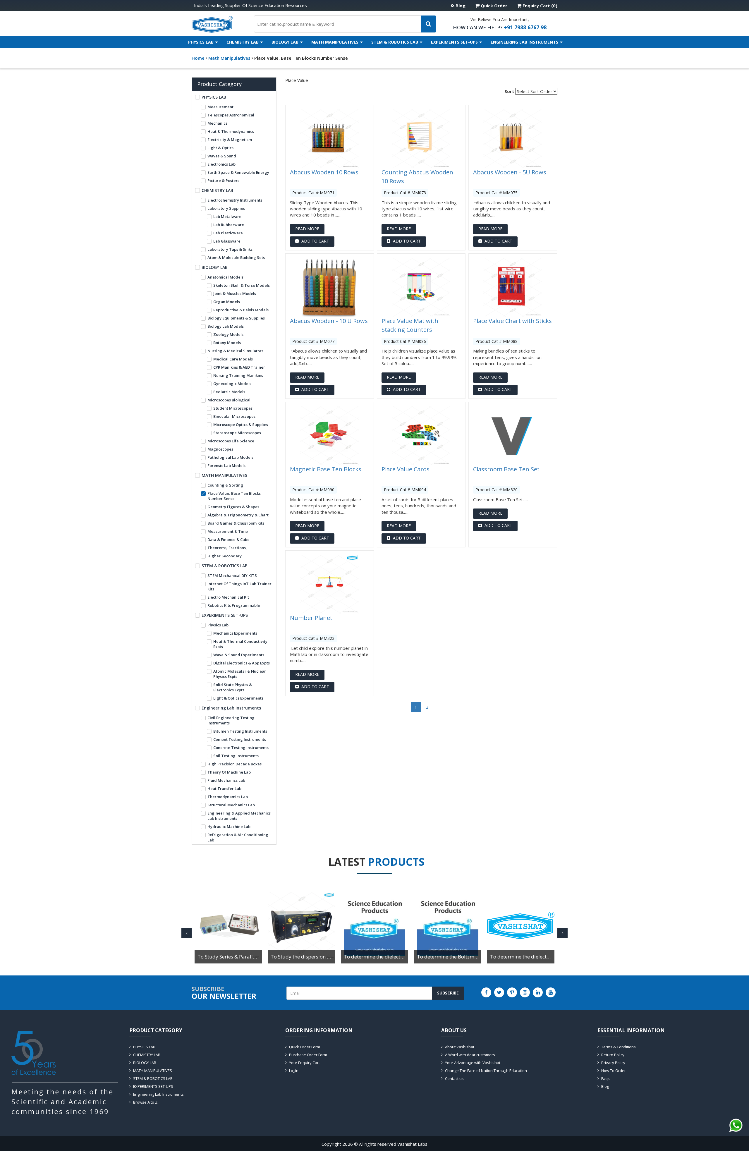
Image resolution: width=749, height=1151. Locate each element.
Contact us (454, 1078)
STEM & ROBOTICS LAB (394, 42)
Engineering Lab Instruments (524, 42)
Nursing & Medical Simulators (235, 350)
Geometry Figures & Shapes (233, 506)
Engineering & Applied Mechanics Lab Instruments (239, 815)
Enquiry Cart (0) (539, 5)
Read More (307, 228)
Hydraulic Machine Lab (228, 826)
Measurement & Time (227, 531)
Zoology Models (228, 334)
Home (198, 58)
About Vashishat (459, 1046)
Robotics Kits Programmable (233, 605)
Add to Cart (314, 241)
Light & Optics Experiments (238, 698)
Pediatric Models (229, 391)
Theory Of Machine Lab (229, 772)
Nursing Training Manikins (238, 375)
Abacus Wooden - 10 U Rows (329, 321)
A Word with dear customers (470, 1054)
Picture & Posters (223, 180)
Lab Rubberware (228, 224)
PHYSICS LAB (201, 42)
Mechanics (217, 123)
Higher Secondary (224, 556)
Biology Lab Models (225, 326)
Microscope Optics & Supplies (240, 424)
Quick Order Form (304, 1046)
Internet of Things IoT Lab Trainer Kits (239, 586)
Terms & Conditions (618, 1046)
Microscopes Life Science (230, 441)
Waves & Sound (221, 156)
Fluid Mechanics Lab (226, 780)
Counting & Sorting (225, 485)
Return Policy (612, 1054)
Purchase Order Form (308, 1054)
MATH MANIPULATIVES (334, 42)
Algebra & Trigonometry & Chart (238, 515)
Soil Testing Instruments (236, 755)
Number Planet (311, 618)
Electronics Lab (221, 164)
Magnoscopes (220, 449)
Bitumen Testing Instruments (240, 731)
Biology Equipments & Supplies (236, 318)
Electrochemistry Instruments (234, 200)
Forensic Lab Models (226, 465)
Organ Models (226, 301)
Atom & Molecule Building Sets (236, 257)
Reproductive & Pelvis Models (241, 309)
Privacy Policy (613, 1062)
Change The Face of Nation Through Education (486, 1070)
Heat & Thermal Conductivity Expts (240, 644)
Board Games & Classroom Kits (235, 523)
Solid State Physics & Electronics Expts (232, 687)
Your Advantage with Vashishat (472, 1062)
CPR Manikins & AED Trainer (239, 367)
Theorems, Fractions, (227, 547)
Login (293, 1070)
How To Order (613, 1070)
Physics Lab (218, 625)
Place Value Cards (406, 469)
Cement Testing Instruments (239, 739)
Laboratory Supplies (226, 208)
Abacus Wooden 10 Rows (324, 172)
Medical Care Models (233, 359)
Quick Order (493, 5)
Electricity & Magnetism (229, 139)
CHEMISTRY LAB (242, 42)
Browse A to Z (145, 1102)
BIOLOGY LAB (285, 42)
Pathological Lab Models (230, 457)
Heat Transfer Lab (224, 788)
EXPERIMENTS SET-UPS (454, 42)
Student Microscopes (232, 408)
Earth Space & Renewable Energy (238, 172)
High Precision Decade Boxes (234, 764)
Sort (509, 91)
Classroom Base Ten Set (506, 469)
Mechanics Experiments (235, 633)
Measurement (220, 106)
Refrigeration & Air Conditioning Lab (237, 837)
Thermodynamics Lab (227, 796)
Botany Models (227, 342)
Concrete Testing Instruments (241, 747)
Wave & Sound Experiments (238, 654)
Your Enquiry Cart (304, 1062)
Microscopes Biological (228, 400)
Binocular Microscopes (234, 416)
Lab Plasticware (228, 233)
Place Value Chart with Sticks (512, 321)
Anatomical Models (225, 277)
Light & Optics (220, 147)
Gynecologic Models (232, 383)
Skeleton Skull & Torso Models (241, 285)
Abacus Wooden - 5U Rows (509, 172)
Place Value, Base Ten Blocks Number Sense (301, 58)
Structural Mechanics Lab (231, 805)
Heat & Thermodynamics (230, 131)
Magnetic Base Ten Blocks (325, 469)
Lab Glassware (226, 241)
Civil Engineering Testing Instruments (231, 720)
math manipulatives (230, 58)
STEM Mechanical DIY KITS (232, 575)
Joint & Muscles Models (234, 293)
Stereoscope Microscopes (237, 432)
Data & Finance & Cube (228, 539)
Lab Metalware (227, 216)
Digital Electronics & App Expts (241, 663)
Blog (459, 5)
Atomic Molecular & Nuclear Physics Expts (239, 674)
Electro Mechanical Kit (228, 597)
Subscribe (448, 993)
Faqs (605, 1078)
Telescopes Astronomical (230, 115)
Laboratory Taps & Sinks (229, 249)
